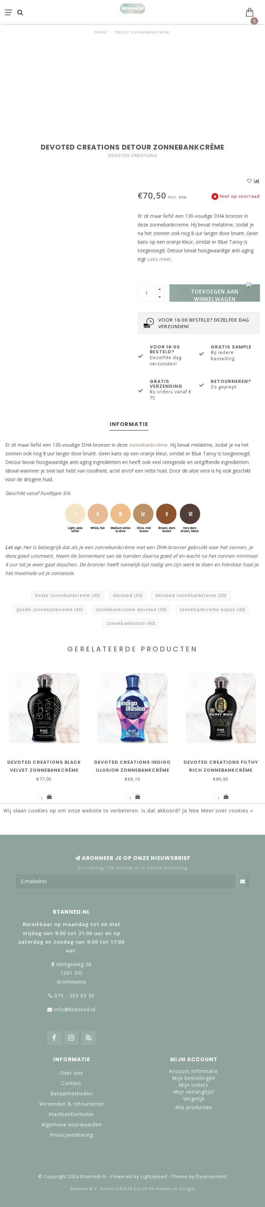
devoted (128, 595)
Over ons (71, 1072)
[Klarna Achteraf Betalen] (132, 1161)
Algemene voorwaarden (71, 1124)
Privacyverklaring (71, 1135)
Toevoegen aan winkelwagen (214, 295)
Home (100, 31)
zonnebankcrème (148, 445)
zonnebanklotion (131, 623)
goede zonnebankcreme (49, 609)
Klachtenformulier (71, 1114)
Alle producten (193, 1107)
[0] (252, 11)
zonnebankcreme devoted (131, 609)
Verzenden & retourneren (71, 1103)
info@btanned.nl (75, 1009)
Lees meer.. (160, 259)
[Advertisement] (132, 86)
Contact (71, 1083)
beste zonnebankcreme (67, 595)
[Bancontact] (155, 1161)
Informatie (129, 424)
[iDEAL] (110, 1161)
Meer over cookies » (227, 810)
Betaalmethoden (71, 1093)
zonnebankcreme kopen (212, 609)
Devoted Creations (132, 156)
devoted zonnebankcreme (190, 595)
